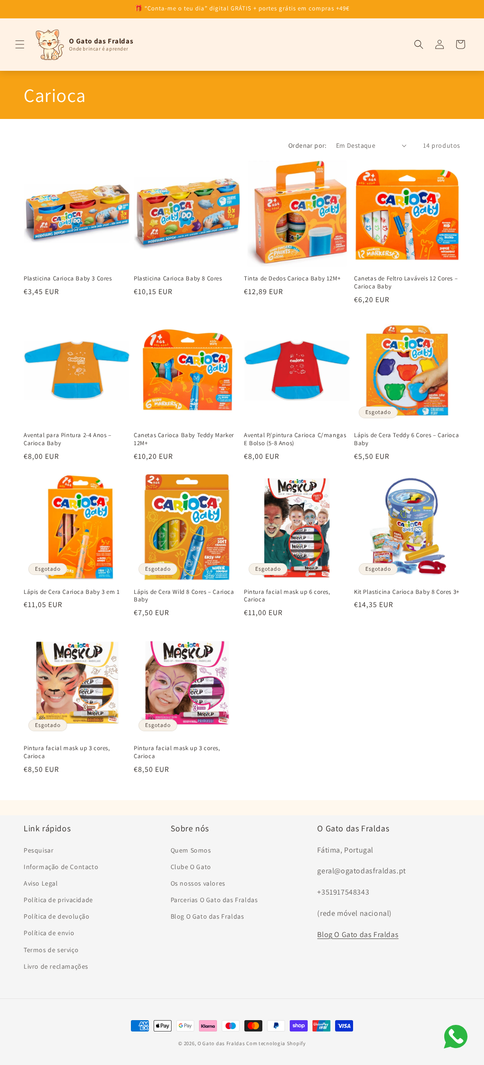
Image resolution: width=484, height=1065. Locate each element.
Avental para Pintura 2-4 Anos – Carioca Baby (68, 439)
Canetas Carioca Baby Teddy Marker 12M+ (184, 439)
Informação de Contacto (61, 866)
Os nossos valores (198, 883)
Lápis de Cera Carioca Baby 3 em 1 (72, 592)
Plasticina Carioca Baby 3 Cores (68, 278)
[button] (19, 44)
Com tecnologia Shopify (275, 1043)
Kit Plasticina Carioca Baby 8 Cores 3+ (406, 592)
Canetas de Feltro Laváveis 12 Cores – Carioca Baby (406, 282)
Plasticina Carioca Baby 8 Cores (178, 278)
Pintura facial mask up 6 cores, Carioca (287, 596)
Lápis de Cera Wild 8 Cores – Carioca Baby (184, 596)
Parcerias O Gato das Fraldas (214, 900)
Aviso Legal (41, 883)
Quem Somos (191, 850)
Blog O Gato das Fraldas (207, 916)
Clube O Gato (191, 866)
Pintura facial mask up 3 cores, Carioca (67, 752)
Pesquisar (38, 850)
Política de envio (49, 933)
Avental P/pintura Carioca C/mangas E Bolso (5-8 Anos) (295, 439)
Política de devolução (57, 916)
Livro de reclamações (56, 966)
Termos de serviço (51, 950)
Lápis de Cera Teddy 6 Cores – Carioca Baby (406, 439)
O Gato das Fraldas (221, 1043)
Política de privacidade (58, 900)
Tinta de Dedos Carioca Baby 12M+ (292, 278)
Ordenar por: (307, 145)
